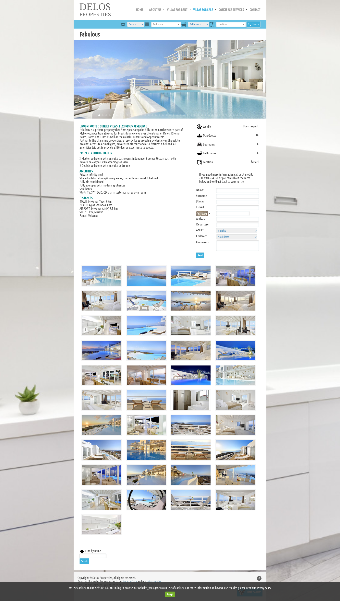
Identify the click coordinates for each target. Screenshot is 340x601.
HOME (139, 9)
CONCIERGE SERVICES (231, 9)
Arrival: (200, 218)
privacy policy (154, 581)
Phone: (200, 201)
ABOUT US (155, 9)
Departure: (202, 224)
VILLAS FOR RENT (177, 9)
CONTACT (255, 9)
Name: (200, 190)
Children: (201, 236)
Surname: (201, 196)
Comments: (202, 242)
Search (255, 24)
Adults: (200, 230)
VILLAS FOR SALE (203, 9)
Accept (170, 594)
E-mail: (200, 207)
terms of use (130, 581)
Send (200, 255)
